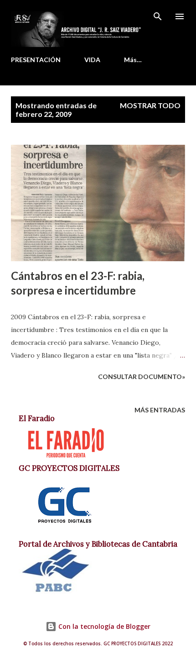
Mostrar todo (150, 105)
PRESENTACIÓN (36, 59)
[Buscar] (157, 16)
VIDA (92, 59)
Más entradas (159, 410)
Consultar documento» (141, 376)
